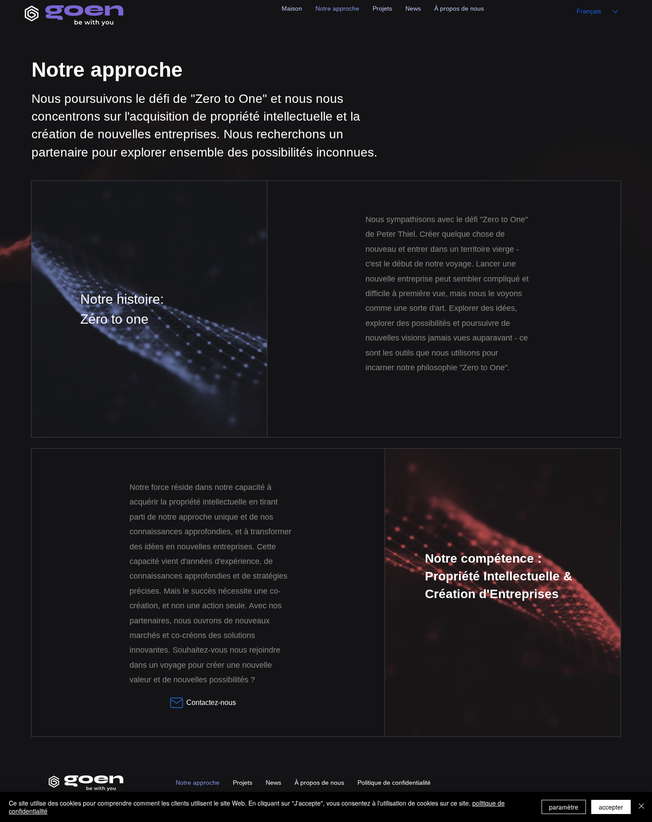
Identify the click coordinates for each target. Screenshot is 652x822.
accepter (611, 806)
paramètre (563, 806)
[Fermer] (641, 807)
